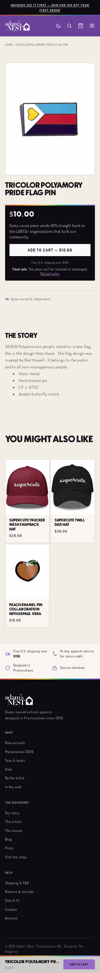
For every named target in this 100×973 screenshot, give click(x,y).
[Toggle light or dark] (58, 25)
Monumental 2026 (19, 751)
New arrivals (15, 742)
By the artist (14, 778)
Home (9, 45)
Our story (12, 813)
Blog (8, 839)
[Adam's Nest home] (17, 26)
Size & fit (12, 900)
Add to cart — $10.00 (50, 250)
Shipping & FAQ (17, 883)
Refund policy (50, 274)
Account (11, 918)
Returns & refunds (19, 891)
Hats (8, 769)
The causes (14, 830)
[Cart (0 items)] (80, 25)
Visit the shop (15, 857)
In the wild (13, 787)
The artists (13, 821)
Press (9, 848)
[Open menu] (92, 26)
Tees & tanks (15, 760)
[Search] (69, 25)
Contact (11, 909)
